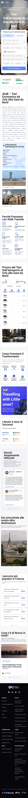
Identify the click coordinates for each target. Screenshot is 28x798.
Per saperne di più (9, 486)
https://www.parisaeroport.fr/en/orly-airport (13, 166)
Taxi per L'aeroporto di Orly (18, 7)
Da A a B (8, 35)
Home (4, 7)
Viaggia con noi (6, 742)
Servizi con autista (19, 706)
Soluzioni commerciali (7, 732)
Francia (9, 7)
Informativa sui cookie (20, 741)
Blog (3, 714)
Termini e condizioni (20, 738)
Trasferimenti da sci (20, 718)
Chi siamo (4, 701)
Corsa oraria (20, 35)
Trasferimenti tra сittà (20, 714)
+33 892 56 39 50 (7, 163)
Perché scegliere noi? (7, 704)
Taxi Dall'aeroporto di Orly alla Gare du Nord (11, 611)
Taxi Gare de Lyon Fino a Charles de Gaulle (11, 565)
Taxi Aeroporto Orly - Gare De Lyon (11, 604)
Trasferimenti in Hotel (20, 721)
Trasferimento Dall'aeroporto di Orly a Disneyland (11, 590)
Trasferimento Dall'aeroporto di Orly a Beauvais (11, 617)
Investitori (4, 711)
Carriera (4, 707)
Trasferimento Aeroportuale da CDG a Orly (12, 597)
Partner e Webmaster (7, 739)
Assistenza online (6, 752)
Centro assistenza (6, 749)
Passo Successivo (14, 68)
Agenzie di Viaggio (7, 736)
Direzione (4, 717)
